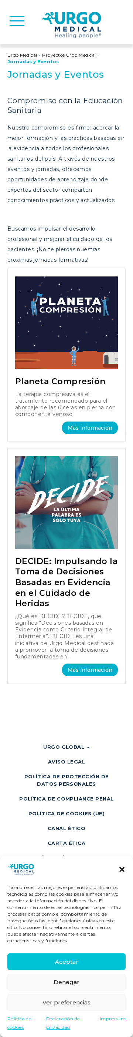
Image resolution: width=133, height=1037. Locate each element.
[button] (122, 869)
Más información (90, 427)
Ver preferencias (66, 1002)
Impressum (113, 1018)
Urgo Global (64, 747)
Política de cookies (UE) (66, 813)
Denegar (66, 982)
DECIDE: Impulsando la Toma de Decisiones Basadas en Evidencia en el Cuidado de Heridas (66, 582)
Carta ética (66, 843)
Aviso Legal (66, 762)
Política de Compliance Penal (66, 799)
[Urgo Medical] (72, 24)
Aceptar (66, 961)
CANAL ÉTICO (66, 828)
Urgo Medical (22, 55)
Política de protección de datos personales (66, 780)
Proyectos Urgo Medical (69, 55)
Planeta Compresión (60, 381)
